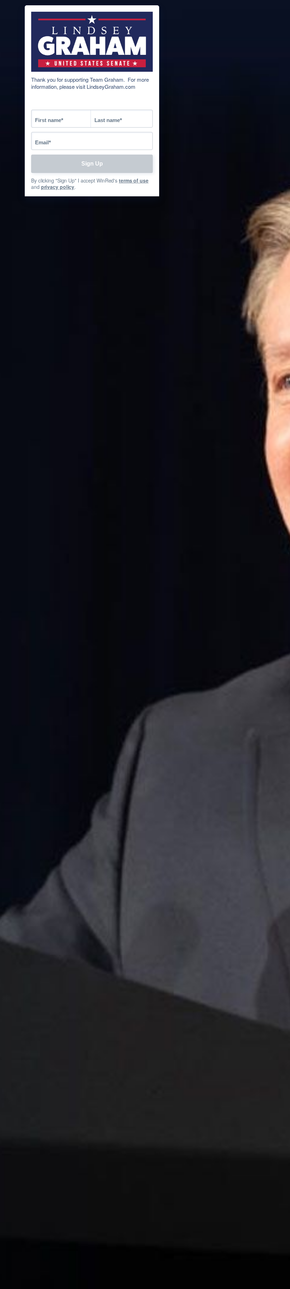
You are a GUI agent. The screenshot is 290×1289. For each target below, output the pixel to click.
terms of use (134, 180)
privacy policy (58, 186)
